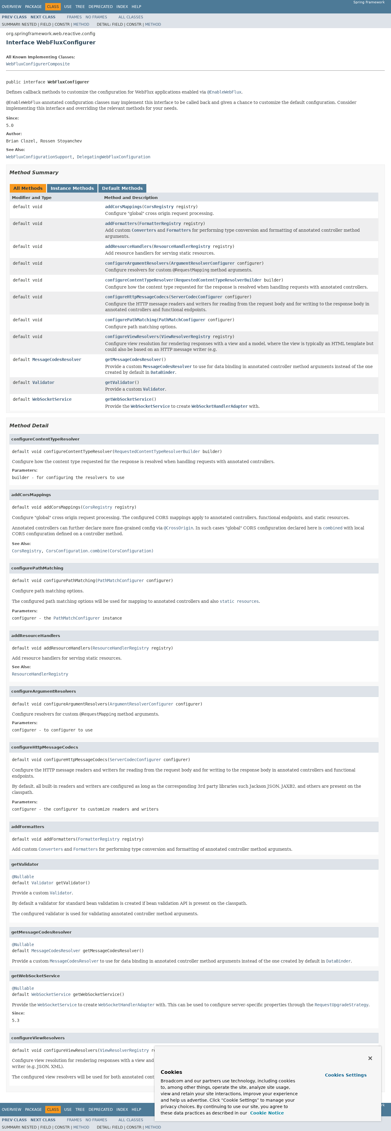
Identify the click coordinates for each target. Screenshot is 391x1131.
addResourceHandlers (128, 246)
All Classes (131, 17)
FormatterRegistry (160, 223)
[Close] (370, 1058)
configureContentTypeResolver (139, 280)
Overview (11, 7)
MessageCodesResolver (56, 359)
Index (122, 7)
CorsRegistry (159, 206)
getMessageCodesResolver (133, 359)
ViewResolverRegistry (185, 336)
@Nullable (23, 876)
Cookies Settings (346, 1075)
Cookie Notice (266, 1113)
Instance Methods (72, 188)
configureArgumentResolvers (137, 263)
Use (68, 7)
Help (136, 7)
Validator (43, 382)
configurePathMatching (130, 319)
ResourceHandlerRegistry (182, 246)
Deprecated (101, 7)
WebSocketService (51, 399)
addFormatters (121, 223)
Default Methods (122, 188)
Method (81, 24)
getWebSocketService (128, 399)
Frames (74, 17)
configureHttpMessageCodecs (137, 296)
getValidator (119, 382)
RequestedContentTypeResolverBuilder (218, 280)
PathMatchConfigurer (182, 319)
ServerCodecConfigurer (196, 296)
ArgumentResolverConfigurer (203, 263)
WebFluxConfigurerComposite (38, 63)
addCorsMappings (123, 206)
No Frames (96, 17)
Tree (80, 7)
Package (33, 7)
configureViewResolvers (132, 336)
